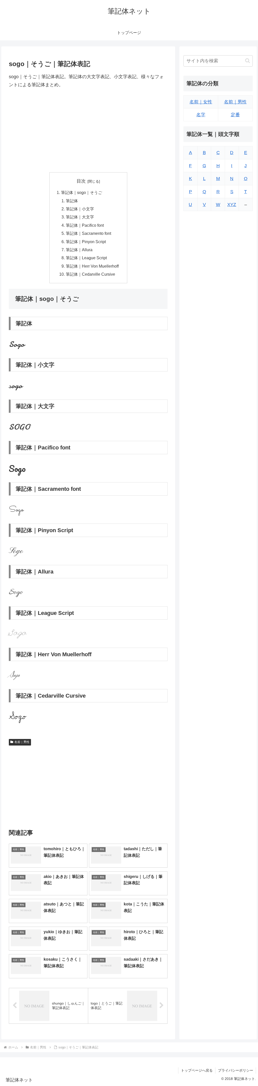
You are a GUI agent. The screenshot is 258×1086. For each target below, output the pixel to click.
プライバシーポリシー (235, 1070)
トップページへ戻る (197, 1070)
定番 (235, 114)
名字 (200, 114)
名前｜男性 (21, 742)
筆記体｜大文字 (80, 217)
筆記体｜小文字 (80, 209)
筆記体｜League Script (86, 257)
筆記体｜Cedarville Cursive (90, 274)
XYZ (231, 204)
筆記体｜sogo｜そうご (81, 192)
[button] (247, 61)
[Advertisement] (88, 130)
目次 (81, 181)
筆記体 (72, 200)
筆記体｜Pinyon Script (86, 241)
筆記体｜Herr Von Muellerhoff (92, 266)
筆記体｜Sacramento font (88, 233)
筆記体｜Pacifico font (85, 225)
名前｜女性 (200, 101)
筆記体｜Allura (79, 249)
